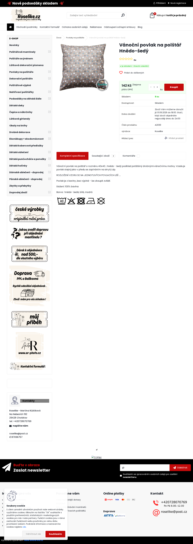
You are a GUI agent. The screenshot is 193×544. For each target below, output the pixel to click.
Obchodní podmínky (27, 27)
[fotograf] (30, 333)
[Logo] (26, 15)
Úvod (58, 37)
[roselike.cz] (29, 213)
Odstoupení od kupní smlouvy (119, 27)
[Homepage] (10, 27)
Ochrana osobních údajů (75, 27)
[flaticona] (96, 450)
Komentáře (129, 155)
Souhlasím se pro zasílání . (150, 476)
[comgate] (120, 499)
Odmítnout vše (33, 534)
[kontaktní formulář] (29, 363)
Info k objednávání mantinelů (71, 507)
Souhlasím (55, 534)
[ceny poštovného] (29, 267)
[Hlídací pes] (169, 138)
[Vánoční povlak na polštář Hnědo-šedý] (83, 67)
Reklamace (96, 27)
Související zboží (103, 155)
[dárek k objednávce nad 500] (29, 253)
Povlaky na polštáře (75, 37)
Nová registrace (178, 3)
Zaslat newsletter (31, 470)
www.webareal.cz (33, 540)
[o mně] (29, 310)
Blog (140, 27)
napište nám (20, 425)
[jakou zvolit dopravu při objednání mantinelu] (29, 227)
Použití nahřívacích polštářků (71, 510)
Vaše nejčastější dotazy (68, 499)
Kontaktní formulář (50, 27)
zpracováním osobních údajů (151, 474)
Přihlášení (161, 3)
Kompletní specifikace (72, 155)
